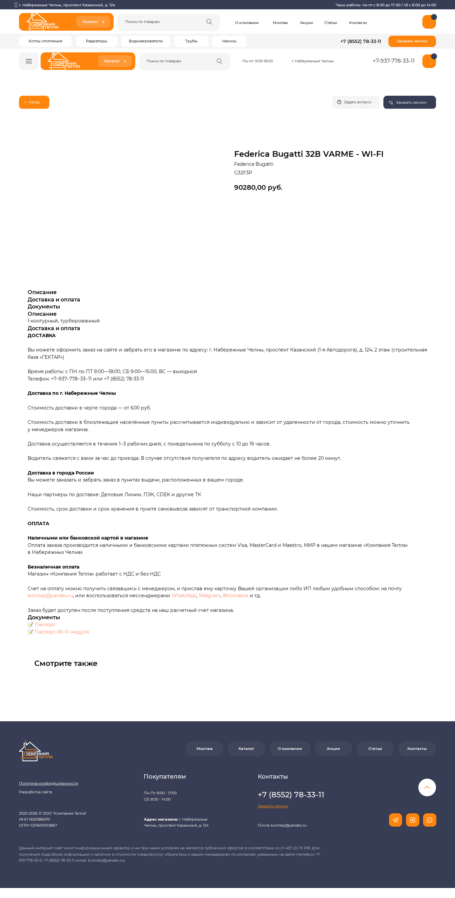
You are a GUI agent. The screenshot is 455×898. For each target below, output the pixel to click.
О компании (247, 22)
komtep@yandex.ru (50, 596)
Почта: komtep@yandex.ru (282, 825)
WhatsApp (184, 596)
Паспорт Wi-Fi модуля (62, 632)
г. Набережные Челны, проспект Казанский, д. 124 (67, 5)
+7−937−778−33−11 (71, 379)
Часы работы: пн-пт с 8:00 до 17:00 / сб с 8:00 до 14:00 (386, 5)
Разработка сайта (35, 792)
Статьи (330, 22)
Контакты (358, 22)
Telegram (210, 596)
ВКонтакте (236, 596)
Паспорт (45, 625)
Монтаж (280, 22)
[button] (412, 41)
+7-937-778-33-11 (394, 61)
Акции (306, 22)
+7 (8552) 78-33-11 (360, 41)
